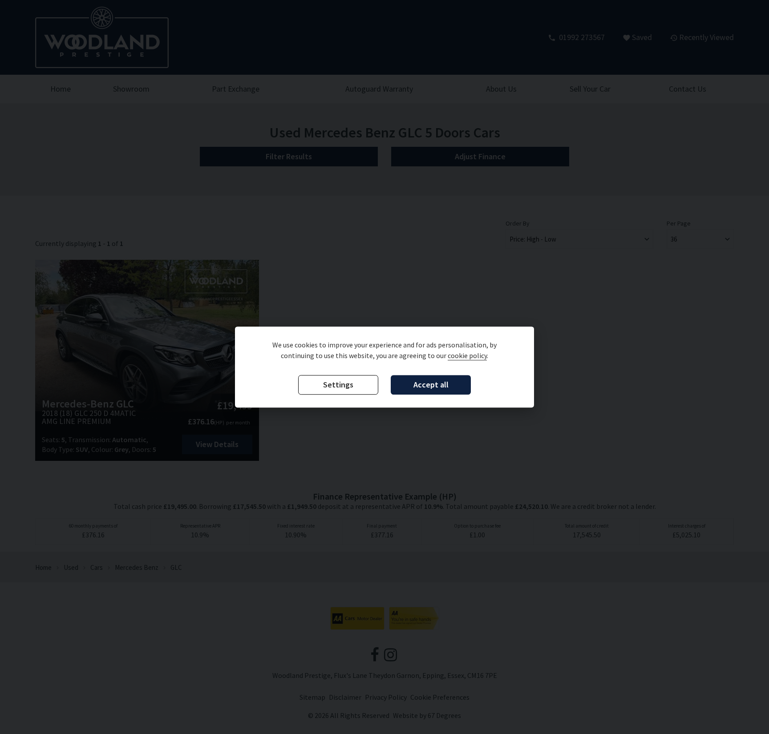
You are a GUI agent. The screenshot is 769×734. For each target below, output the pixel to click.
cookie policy (467, 355)
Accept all (431, 384)
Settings (338, 384)
